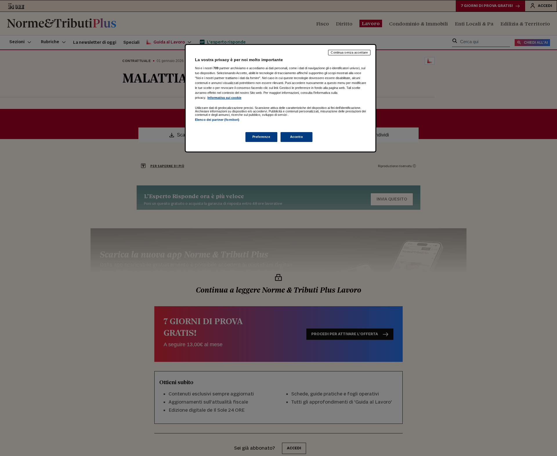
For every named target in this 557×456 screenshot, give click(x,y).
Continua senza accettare (349, 52)
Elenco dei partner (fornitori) (217, 119)
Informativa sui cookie (224, 97)
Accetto (296, 136)
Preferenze (261, 136)
